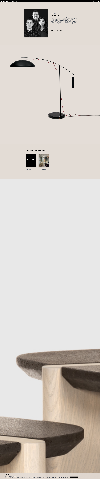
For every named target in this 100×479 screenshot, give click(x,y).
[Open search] (91, 1)
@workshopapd (59, 30)
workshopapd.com (60, 28)
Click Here (6, 476)
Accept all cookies (74, 477)
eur (95, 1)
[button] (98, 1)
